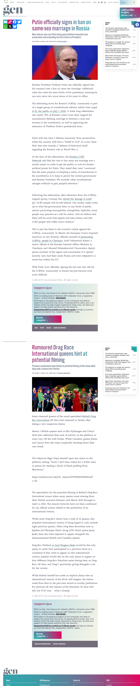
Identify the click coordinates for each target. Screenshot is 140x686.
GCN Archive (62, 2)
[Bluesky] (14, 26)
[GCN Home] (13, 10)
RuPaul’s (86, 416)
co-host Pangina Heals (63, 545)
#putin (42, 328)
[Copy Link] (10, 22)
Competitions (86, 2)
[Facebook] (14, 22)
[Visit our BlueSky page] (98, 2)
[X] (10, 26)
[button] (137, 24)
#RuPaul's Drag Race (59, 644)
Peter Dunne (62, 41)
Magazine (20, 2)
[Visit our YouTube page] (105, 2)
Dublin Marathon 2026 (35, 2)
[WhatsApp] (5, 26)
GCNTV (53, 2)
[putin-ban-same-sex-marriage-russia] (65, 62)
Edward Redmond (64, 373)
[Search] (134, 2)
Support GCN (74, 2)
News (12, 2)
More (94, 2)
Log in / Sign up (113, 2)
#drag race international (42, 644)
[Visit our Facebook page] (102, 2)
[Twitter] (19, 22)
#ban (36, 328)
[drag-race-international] (65, 394)
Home (6, 2)
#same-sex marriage (59, 328)
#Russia (48, 328)
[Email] (5, 22)
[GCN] (10, 674)
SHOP (47, 2)
